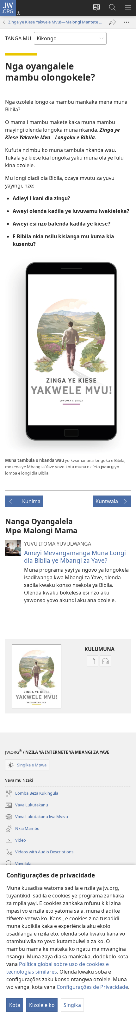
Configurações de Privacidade (92, 986)
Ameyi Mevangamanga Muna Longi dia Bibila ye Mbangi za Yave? (75, 556)
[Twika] (112, 22)
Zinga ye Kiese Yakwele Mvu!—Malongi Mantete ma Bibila (55, 22)
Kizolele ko (42, 1005)
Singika (72, 1005)
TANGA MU (18, 38)
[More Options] (126, 22)
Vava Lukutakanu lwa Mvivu (36, 817)
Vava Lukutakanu (26, 805)
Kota (14, 1005)
